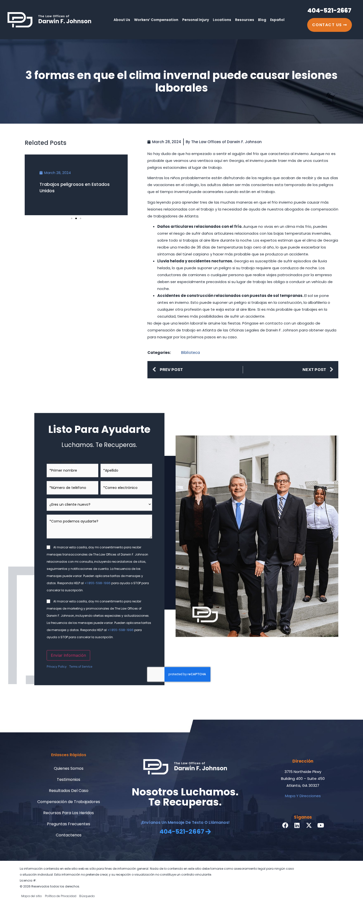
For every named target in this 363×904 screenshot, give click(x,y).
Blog (262, 19)
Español (277, 19)
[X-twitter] (309, 825)
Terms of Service (80, 666)
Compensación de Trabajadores (68, 802)
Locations (222, 19)
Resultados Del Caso (68, 790)
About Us (122, 19)
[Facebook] (285, 825)
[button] (71, 218)
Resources (244, 19)
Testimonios (68, 779)
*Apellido (109, 462)
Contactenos (68, 835)
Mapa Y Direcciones (303, 795)
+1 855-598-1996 (97, 583)
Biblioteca (190, 352)
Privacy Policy (57, 666)
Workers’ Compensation (156, 19)
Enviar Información (68, 655)
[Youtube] (321, 825)
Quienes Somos (68, 768)
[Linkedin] (297, 825)
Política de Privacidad (60, 896)
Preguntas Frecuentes (68, 824)
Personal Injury (195, 19)
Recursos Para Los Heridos (68, 813)
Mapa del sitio (31, 896)
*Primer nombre (61, 462)
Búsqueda (87, 896)
